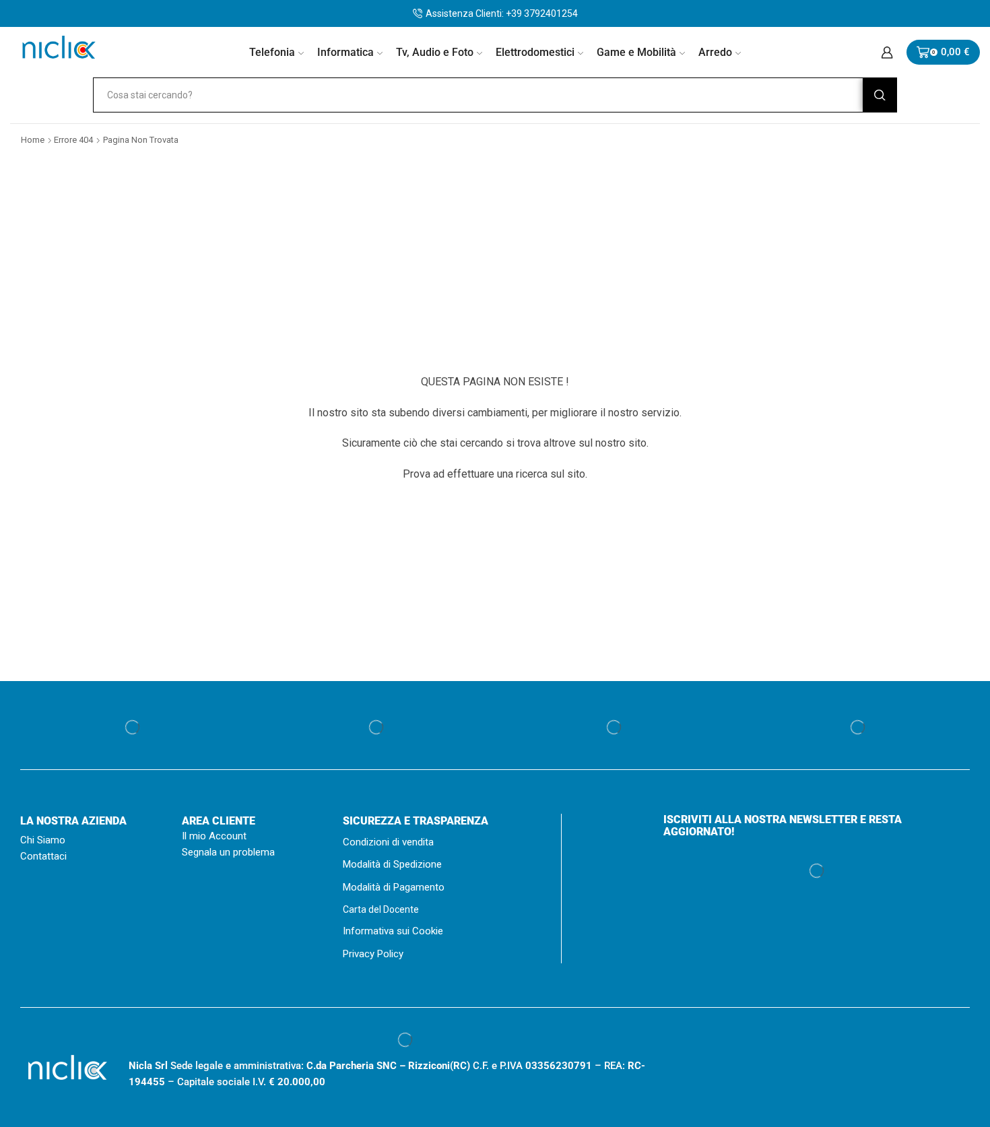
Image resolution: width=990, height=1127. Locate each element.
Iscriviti (817, 1041)
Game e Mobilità (636, 52)
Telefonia (272, 52)
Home (32, 140)
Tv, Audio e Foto (434, 52)
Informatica (345, 52)
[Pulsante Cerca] (879, 95)
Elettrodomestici (535, 52)
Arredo (715, 52)
